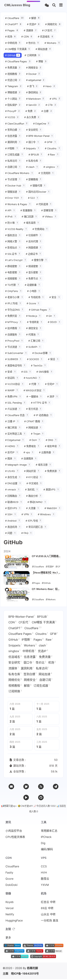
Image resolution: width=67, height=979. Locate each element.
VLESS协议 (14, 384)
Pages (11, 30)
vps (28, 452)
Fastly (9, 872)
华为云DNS (14, 309)
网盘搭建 (33, 247)
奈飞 (32, 86)
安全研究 (33, 129)
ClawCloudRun (16, 123)
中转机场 (12, 42)
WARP (11, 390)
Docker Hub (14, 185)
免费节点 (33, 278)
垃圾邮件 (33, 235)
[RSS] (41, 786)
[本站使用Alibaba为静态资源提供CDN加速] (54, 946)
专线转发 (34, 322)
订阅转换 (32, 55)
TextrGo (38, 365)
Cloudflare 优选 (16, 415)
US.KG (11, 471)
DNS (51, 440)
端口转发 (12, 427)
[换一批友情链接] (13, 929)
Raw (53, 154)
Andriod (12, 520)
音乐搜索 (33, 272)
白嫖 (46, 111)
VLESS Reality (15, 229)
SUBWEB (13, 359)
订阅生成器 (14, 154)
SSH (10, 514)
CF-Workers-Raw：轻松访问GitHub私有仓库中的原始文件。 (46, 589)
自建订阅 (12, 166)
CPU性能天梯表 (15, 837)
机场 (10, 36)
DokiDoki (11, 885)
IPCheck (46, 837)
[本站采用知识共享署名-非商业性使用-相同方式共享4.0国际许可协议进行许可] (43, 957)
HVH (44, 872)
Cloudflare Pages (17, 61)
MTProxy (13, 322)
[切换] (61, 5)
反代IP (11, 452)
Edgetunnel (14, 440)
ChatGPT (13, 24)
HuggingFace (14, 920)
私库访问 (12, 160)
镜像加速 (12, 191)
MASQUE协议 (34, 390)
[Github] (41, 797)
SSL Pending (15, 402)
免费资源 (52, 471)
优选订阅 (12, 80)
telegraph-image (17, 464)
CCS (44, 866)
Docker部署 (41, 353)
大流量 (32, 508)
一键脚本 (33, 396)
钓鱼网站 (39, 229)
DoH (34, 440)
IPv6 (10, 216)
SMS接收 (44, 371)
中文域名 (33, 483)
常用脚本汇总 (49, 830)
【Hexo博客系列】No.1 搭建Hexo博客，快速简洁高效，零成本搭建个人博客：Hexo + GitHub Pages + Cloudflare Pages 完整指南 (46, 573)
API (9, 210)
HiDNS (11, 446)
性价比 (32, 42)
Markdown (35, 98)
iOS (26, 371)
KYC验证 (33, 477)
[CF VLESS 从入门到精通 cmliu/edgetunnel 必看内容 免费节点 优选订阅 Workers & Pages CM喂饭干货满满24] (17, 561)
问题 (10, 533)
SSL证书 (12, 253)
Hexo (49, 86)
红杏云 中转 (48, 902)
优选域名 (45, 36)
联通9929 (13, 502)
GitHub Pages (39, 309)
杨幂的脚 (32, 968)
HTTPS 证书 (40, 402)
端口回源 (29, 216)
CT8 (51, 104)
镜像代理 (37, 185)
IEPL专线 (33, 520)
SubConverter (15, 353)
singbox (50, 166)
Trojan (37, 433)
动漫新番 (32, 284)
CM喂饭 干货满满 (17, 49)
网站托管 (31, 471)
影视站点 (12, 247)
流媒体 (30, 30)
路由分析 (33, 495)
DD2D (54, 322)
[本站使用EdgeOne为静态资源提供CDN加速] (14, 951)
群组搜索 (12, 266)
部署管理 (48, 210)
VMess (49, 216)
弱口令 (32, 142)
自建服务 (12, 334)
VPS (55, 98)
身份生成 (12, 477)
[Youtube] (26, 797)
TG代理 (12, 284)
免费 (30, 111)
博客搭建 (12, 92)
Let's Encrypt (15, 260)
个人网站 (12, 98)
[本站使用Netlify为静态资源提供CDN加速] (20, 957)
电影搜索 (12, 272)
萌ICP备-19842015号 (25, 973)
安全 (54, 297)
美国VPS (50, 489)
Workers (52, 42)
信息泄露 (12, 135)
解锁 (34, 18)
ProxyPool (13, 340)
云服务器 (46, 452)
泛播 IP (11, 421)
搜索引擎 (39, 260)
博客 (41, 61)
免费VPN (12, 396)
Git (50, 315)
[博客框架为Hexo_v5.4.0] (12, 946)
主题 (5, 973)
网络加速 (33, 427)
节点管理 (12, 179)
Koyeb (9, 902)
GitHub (12, 55)
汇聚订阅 (35, 340)
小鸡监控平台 (13, 830)
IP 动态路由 (43, 415)
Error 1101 (13, 197)
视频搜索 (12, 278)
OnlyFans (13, 291)
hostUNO (32, 377)
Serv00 (33, 104)
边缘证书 (33, 253)
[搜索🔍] (54, 5)
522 (33, 197)
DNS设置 (12, 483)
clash (32, 166)
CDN (26, 36)
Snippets (31, 148)
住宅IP (51, 384)
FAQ (26, 533)
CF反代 (48, 30)
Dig (43, 843)
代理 (34, 384)
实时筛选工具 (15, 433)
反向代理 (33, 241)
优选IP (33, 24)
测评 (52, 396)
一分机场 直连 (49, 920)
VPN (26, 514)
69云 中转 (47, 908)
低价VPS (12, 508)
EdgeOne (41, 123)
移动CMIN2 (36, 502)
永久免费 (31, 117)
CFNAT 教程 (33, 421)
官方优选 (33, 408)
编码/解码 (47, 849)
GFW (49, 142)
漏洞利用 (12, 142)
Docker (33, 73)
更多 (8, 937)
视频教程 (12, 73)
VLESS (11, 117)
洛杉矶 (31, 489)
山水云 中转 (48, 914)
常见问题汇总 (36, 526)
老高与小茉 (14, 297)
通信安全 (33, 328)
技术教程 (12, 328)
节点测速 (12, 346)
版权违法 (12, 235)
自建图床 (28, 458)
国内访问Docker (37, 191)
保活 (53, 359)
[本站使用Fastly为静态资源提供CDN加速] (34, 951)
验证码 (11, 377)
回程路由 (12, 495)
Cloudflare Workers (18, 173)
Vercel (9, 908)
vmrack (12, 489)
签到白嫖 (12, 129)
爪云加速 (12, 408)
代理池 (32, 334)
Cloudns (52, 148)
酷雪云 (45, 878)
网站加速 (43, 49)
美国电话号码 (15, 365)
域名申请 (52, 446)
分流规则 (45, 173)
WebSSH (52, 508)
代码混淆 (43, 204)
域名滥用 (31, 222)
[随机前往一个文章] (47, 5)
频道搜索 (33, 266)
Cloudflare (14, 18)
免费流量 (12, 67)
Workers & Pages (17, 204)
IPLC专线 (13, 303)
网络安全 (33, 67)
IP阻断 (11, 148)
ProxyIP (12, 111)
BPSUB (35, 154)
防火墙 (11, 222)
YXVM (45, 885)
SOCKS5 (34, 359)
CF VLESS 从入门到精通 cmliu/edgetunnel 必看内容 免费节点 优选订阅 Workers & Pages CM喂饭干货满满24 (46, 556)
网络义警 (12, 241)
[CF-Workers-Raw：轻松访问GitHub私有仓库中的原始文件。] (17, 594)
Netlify (9, 914)
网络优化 (52, 24)
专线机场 (36, 297)
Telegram (13, 86)
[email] (11, 786)
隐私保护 (12, 104)
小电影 (33, 291)
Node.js (33, 315)
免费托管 (12, 315)
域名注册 (43, 464)
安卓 (10, 371)
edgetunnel (35, 80)
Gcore (33, 303)
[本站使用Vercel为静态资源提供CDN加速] (54, 951)
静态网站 (33, 92)
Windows (46, 514)
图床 (10, 458)
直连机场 (12, 526)
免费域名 (31, 446)
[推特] (26, 786)
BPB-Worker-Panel (39, 135)
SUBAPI (33, 346)
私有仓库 (33, 160)
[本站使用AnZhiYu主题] (33, 946)
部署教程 (33, 179)
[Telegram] (55, 786)
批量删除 (27, 210)
